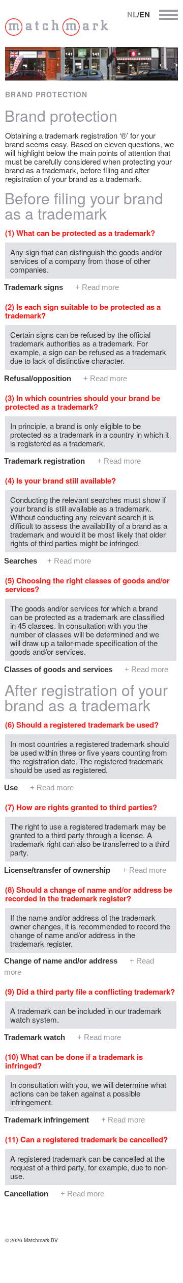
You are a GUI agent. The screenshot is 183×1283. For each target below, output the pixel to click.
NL (132, 14)
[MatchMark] (56, 32)
